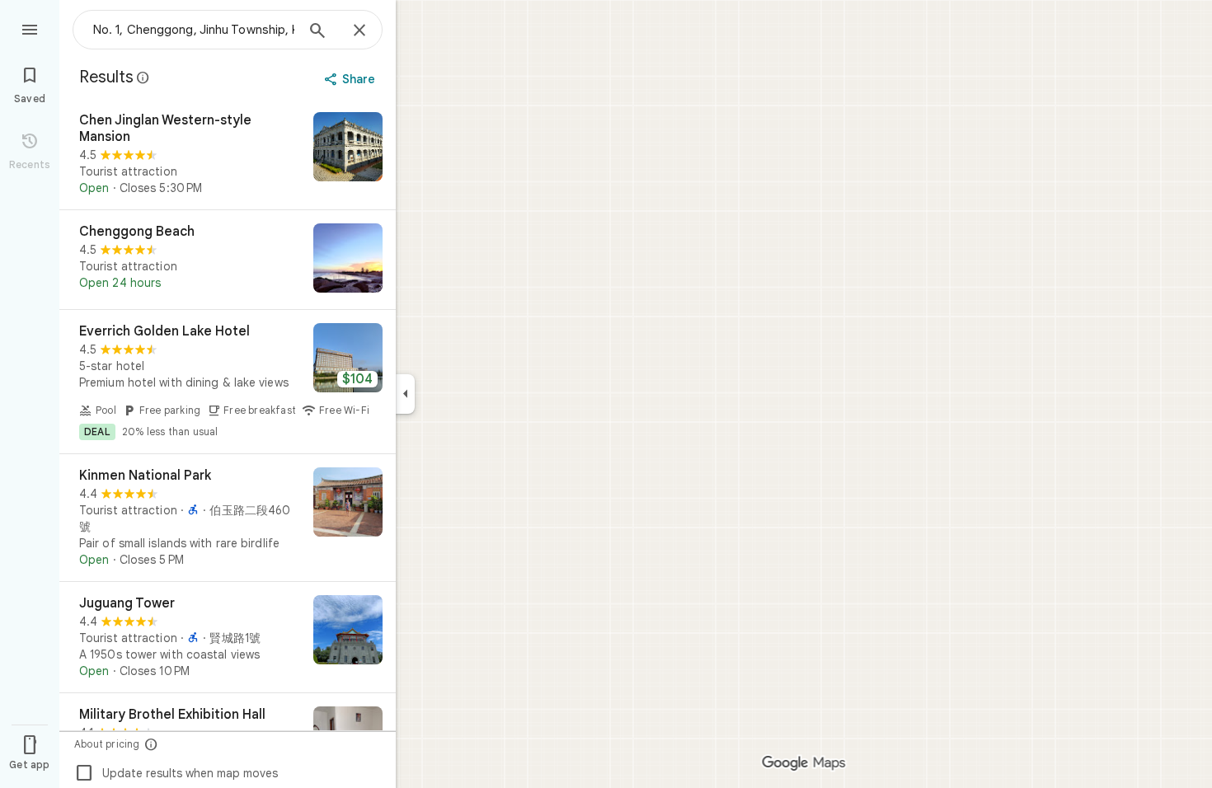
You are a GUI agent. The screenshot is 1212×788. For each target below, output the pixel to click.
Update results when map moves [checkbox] (176, 773)
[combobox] (193, 30)
